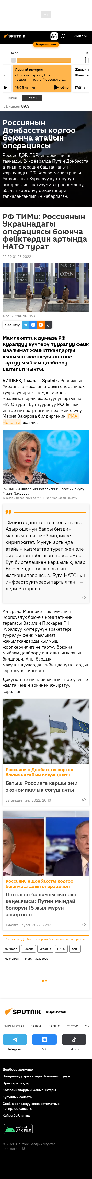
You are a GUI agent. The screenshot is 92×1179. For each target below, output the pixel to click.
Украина (45, 949)
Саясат (36, 1025)
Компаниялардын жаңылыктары (29, 1090)
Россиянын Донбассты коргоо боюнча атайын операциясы (39, 772)
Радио (54, 1025)
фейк (75, 949)
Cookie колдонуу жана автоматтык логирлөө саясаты (31, 1106)
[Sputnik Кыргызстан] (15, 38)
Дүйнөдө (11, 949)
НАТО (61, 949)
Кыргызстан (14, 1025)
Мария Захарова (36, 958)
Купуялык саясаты (17, 1096)
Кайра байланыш (17, 1115)
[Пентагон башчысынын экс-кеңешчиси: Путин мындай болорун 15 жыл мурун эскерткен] (46, 843)
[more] (83, 597)
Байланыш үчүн (57, 1076)
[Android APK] (18, 1129)
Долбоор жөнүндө (18, 1069)
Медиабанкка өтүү (64, 498)
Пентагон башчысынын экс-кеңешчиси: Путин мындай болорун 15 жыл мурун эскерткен (42, 904)
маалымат (12, 958)
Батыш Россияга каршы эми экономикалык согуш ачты (42, 786)
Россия (28, 949)
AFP (8, 315)
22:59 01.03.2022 (17, 256)
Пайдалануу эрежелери (22, 1076)
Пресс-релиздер (16, 1083)
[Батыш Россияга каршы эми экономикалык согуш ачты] (46, 731)
